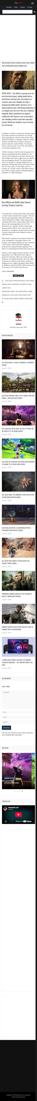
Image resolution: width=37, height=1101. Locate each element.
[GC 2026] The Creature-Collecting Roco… (16, 783)
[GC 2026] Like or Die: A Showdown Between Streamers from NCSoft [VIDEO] (16, 529)
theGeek (18, 324)
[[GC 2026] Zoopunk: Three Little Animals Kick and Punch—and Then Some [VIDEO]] (18, 382)
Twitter (16, 7)
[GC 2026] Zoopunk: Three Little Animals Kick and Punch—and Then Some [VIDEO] (18, 396)
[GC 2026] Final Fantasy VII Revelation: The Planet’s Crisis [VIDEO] (15, 562)
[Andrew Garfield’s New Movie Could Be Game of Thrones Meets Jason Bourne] (18, 614)
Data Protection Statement (18, 1097)
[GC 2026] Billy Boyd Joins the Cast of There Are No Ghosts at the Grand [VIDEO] (18, 429)
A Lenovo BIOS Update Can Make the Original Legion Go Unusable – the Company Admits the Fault (17, 662)
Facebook (9, 7)
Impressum (27, 1095)
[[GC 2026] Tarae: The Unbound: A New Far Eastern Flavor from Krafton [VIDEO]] (18, 482)
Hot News (5, 748)
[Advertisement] (18, 35)
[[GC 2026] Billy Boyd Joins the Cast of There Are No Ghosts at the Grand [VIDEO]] (18, 415)
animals (21, 275)
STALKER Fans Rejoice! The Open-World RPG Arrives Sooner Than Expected (18, 284)
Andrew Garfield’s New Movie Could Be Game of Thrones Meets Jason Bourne (17, 628)
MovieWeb (10, 271)
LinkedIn (22, 7)
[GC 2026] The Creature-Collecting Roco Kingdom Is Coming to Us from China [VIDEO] (18, 463)
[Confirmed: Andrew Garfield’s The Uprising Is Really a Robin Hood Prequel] (18, 581)
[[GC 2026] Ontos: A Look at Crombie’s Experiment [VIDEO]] (18, 349)
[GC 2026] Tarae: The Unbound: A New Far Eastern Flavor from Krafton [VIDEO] (18, 496)
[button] (15, 791)
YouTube (29, 7)
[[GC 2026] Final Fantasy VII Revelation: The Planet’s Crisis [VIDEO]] (18, 548)
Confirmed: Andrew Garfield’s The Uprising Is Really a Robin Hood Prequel (17, 595)
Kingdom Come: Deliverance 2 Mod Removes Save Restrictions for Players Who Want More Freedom (17, 295)
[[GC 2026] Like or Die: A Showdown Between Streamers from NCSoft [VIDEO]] (18, 515)
